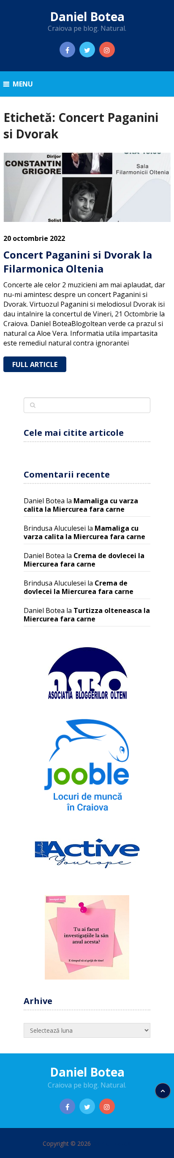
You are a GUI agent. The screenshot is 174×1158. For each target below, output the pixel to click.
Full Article (34, 364)
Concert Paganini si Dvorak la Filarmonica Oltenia (77, 262)
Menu (23, 84)
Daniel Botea (87, 16)
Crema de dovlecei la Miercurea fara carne (84, 560)
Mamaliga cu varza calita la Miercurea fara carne (81, 505)
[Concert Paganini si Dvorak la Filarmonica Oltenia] (87, 187)
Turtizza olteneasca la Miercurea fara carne (87, 615)
